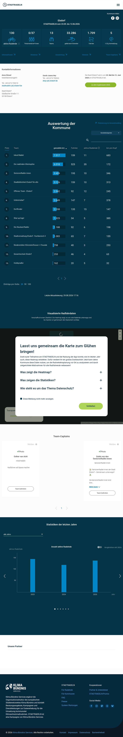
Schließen (90, 406)
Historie (85, 55)
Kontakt (63, 732)
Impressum (73, 732)
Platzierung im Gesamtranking (109, 123)
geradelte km (59, 148)
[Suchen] (87, 140)
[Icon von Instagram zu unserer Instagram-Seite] (96, 706)
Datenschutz (85, 732)
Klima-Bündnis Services (23, 732)
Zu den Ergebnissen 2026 (100, 85)
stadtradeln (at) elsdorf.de (12, 86)
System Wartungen (70, 705)
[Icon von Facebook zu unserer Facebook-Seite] (91, 706)
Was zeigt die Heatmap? (36, 372)
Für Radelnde (67, 690)
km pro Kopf (111, 148)
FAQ (63, 697)
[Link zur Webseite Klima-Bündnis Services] (16, 688)
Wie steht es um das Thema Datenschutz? (47, 388)
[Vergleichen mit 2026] (100, 547)
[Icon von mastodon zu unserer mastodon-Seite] (102, 706)
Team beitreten (20, 489)
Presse (64, 701)
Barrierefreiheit (98, 732)
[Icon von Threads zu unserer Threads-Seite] (107, 706)
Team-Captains (112, 55)
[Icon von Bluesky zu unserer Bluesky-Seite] (112, 706)
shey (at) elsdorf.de (50, 81)
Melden (31, 444)
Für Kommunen (68, 694)
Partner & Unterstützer (98, 690)
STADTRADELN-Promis (99, 694)
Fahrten (74, 148)
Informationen (7, 55)
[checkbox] (61, 398)
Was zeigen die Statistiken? (37, 380)
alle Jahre (7, 534)
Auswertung (60, 55)
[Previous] (57, 508)
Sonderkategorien (106, 133)
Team (16, 148)
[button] (4, 576)
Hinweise (34, 55)
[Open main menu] (118, 5)
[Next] (66, 508)
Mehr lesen (93, 487)
